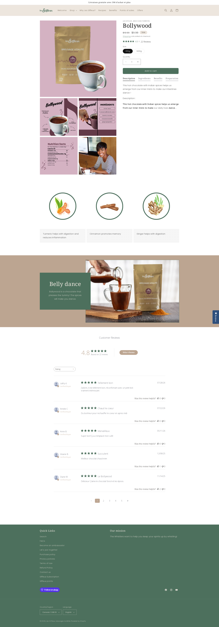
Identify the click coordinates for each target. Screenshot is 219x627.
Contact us (45, 572)
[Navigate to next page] (127, 501)
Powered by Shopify (78, 621)
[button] (73, 10)
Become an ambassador (52, 545)
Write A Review (128, 352)
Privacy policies (47, 559)
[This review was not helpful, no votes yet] (162, 398)
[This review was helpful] (158, 489)
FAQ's (42, 541)
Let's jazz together (48, 550)
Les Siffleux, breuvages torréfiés (58, 621)
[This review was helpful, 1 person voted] (158, 466)
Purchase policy (47, 554)
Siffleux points (46, 581)
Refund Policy (46, 567)
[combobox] (65, 369)
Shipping (127, 36)
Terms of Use (46, 563)
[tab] (129, 79)
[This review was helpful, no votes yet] (158, 398)
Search (43, 536)
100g (127, 51)
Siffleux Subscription (49, 576)
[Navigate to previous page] (91, 501)
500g (140, 51)
